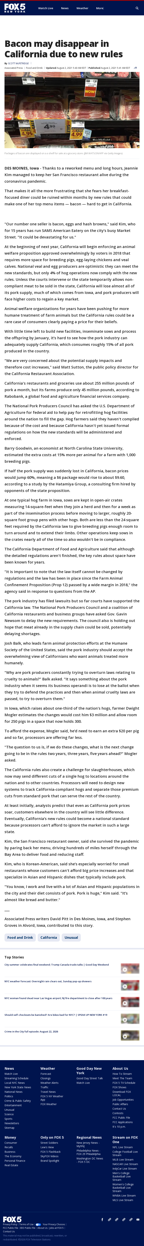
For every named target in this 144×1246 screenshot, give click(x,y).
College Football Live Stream (125, 1153)
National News (13, 1092)
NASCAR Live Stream (125, 1164)
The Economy (12, 1156)
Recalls (8, 1147)
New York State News (17, 1087)
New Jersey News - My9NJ (88, 1144)
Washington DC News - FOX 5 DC (89, 1160)
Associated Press (13, 68)
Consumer (10, 1142)
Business (9, 1151)
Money (10, 1137)
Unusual (71, 937)
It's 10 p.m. (119, 1126)
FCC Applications (122, 1122)
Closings (45, 1078)
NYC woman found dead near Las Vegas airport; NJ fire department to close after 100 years (58, 998)
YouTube (124, 1220)
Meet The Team (122, 1078)
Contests (117, 1113)
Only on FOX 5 (52, 1137)
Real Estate (11, 1165)
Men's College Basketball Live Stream (121, 1176)
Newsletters (11, 1123)
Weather (47, 1068)
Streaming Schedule (16, 1078)
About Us (120, 1068)
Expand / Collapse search (137, 8)
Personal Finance (14, 1160)
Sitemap (9, 1127)
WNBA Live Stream (124, 1195)
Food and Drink (34, 68)
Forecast (45, 1074)
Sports (8, 1118)
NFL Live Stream (122, 1147)
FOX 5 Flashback (50, 1151)
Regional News (89, 1137)
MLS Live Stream (122, 1200)
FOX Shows (119, 1087)
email (138, 1220)
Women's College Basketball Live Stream (123, 1187)
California (48, 937)
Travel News (48, 1092)
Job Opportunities (123, 1099)
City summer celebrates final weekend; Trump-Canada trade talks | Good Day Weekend (56, 964)
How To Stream (122, 1074)
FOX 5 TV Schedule (123, 1083)
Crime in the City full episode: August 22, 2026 (31, 1031)
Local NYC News (14, 1083)
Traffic (44, 1087)
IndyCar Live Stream (124, 1168)
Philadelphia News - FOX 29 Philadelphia (88, 1152)
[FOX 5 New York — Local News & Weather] (16, 8)
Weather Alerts (49, 1083)
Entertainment (13, 1105)
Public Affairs (120, 1104)
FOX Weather (48, 1104)
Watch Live (11, 1074)
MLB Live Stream (123, 1159)
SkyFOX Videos (49, 1156)
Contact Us (119, 1108)
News (9, 1068)
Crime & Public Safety (17, 1100)
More (99, 8)
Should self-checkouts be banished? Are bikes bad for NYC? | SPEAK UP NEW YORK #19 (55, 1015)
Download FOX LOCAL (121, 1093)
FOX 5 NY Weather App (51, 1097)
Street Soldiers (49, 1142)
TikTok (117, 1220)
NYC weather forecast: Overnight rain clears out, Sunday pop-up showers (48, 981)
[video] (130, 968)
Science (9, 1114)
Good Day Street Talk (89, 1078)
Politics (8, 1096)
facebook (102, 1220)
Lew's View (47, 1147)
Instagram (109, 1220)
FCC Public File (121, 1117)
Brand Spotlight (49, 1160)
